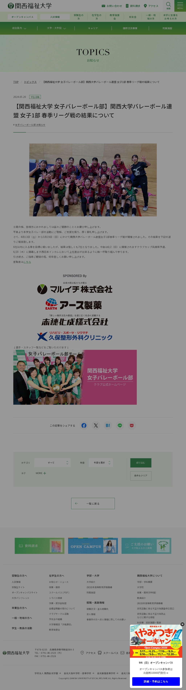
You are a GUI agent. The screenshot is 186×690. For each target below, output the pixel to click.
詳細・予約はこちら (156, 681)
